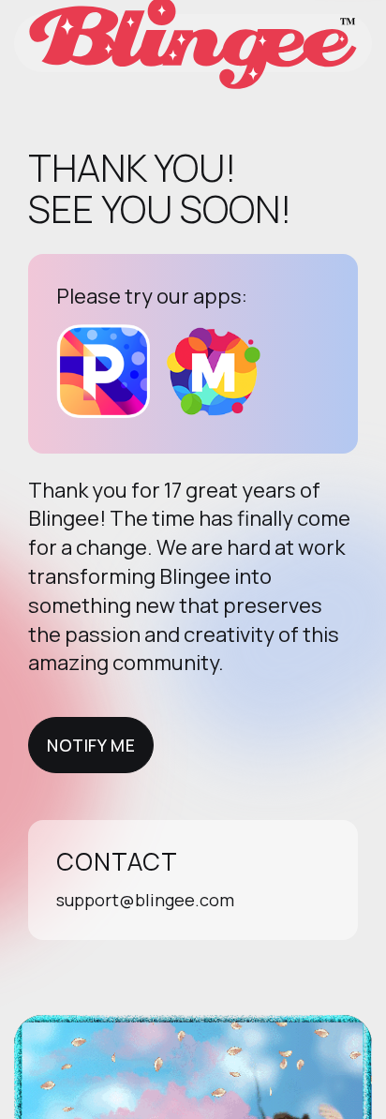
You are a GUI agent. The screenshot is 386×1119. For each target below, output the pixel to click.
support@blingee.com (145, 899)
